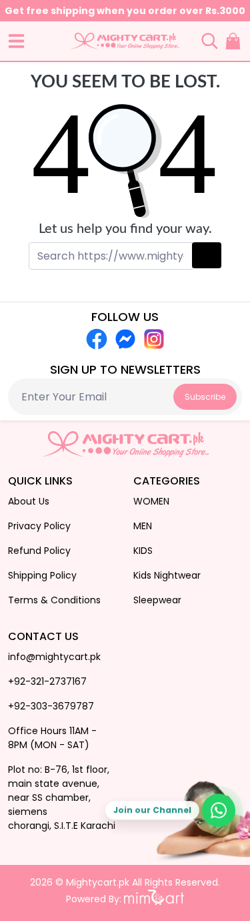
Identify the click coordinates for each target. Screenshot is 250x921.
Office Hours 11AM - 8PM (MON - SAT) (52, 737)
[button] (16, 41)
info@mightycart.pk (54, 656)
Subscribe (205, 396)
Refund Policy (39, 550)
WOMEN (151, 501)
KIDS (143, 550)
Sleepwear (157, 600)
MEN (142, 526)
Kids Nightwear (167, 575)
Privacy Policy (39, 526)
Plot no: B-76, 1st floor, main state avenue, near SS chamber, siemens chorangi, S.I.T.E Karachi (61, 797)
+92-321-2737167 (47, 681)
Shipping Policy (42, 575)
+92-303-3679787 (51, 706)
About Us (28, 501)
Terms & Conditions (54, 600)
